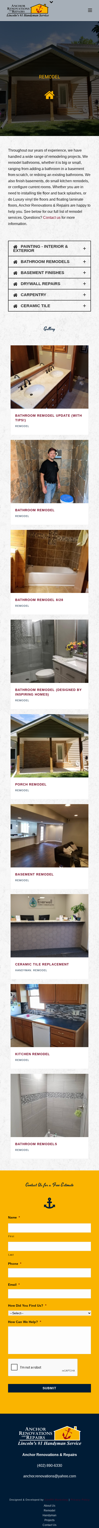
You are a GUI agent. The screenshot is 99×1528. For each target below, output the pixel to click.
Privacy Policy (80, 1499)
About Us (49, 1505)
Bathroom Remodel (35, 510)
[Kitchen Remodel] (59, 1016)
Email (14, 1284)
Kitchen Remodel (32, 1054)
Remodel (22, 426)
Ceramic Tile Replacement (42, 964)
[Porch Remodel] (59, 746)
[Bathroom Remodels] (59, 1106)
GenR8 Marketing (56, 1499)
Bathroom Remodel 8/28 (39, 600)
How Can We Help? (24, 1322)
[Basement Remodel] (59, 836)
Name (14, 1217)
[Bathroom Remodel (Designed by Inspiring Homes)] (59, 651)
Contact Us (49, 1525)
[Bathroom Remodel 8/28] (59, 561)
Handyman (23, 970)
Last (11, 1254)
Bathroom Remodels (36, 1144)
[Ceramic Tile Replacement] (59, 926)
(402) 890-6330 (49, 1465)
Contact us (52, 218)
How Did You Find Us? (27, 1305)
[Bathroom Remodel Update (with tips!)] (59, 377)
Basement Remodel (34, 874)
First (11, 1236)
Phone (14, 1263)
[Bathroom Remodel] (59, 471)
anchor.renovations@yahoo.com (49, 1476)
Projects (49, 1520)
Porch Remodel (31, 784)
